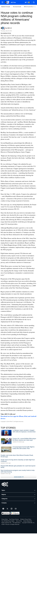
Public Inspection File (6, 522)
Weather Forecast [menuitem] (5, 6)
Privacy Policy (5, 519)
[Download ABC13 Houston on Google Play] (15, 513)
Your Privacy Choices (14, 519)
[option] (7, 7)
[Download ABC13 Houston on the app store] (6, 513)
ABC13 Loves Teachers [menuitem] (29, 6)
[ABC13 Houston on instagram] (11, 508)
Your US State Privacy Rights (8, 520)
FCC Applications (17, 522)
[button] (2, 2)
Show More (18, 477)
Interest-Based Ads (27, 520)
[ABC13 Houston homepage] (7, 2)
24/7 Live (13, 2)
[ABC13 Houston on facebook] (3, 508)
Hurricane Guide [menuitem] (17, 6)
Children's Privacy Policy (25, 519)
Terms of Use (19, 520)
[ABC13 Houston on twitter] (7, 508)
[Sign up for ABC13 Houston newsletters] (15, 508)
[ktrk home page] (5, 484)
